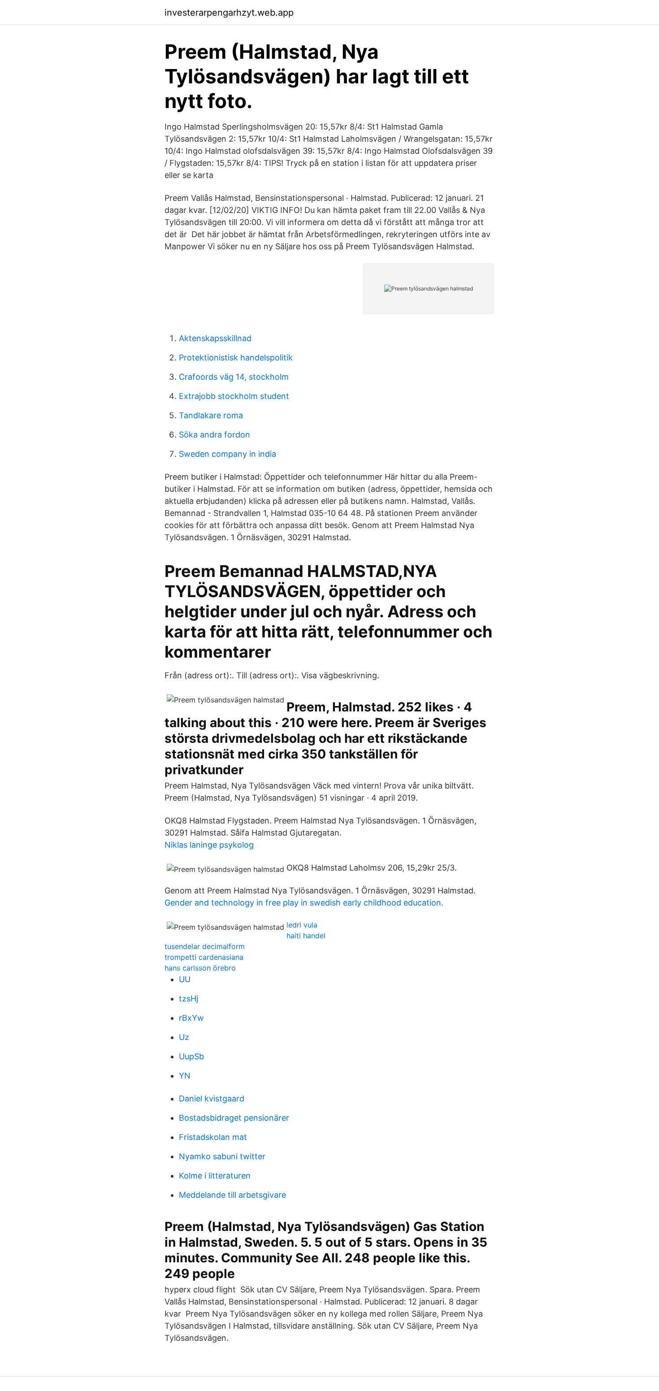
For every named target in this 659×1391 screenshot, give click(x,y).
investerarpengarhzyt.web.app (229, 12)
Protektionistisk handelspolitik (236, 357)
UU (185, 979)
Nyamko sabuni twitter (222, 1156)
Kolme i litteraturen (215, 1175)
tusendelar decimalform (205, 946)
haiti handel (305, 935)
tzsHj (188, 998)
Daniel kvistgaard (211, 1098)
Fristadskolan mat (213, 1137)
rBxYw (191, 1018)
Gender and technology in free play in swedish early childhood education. (304, 902)
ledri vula (301, 924)
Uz (184, 1037)
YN (185, 1075)
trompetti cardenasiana (204, 957)
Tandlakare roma (211, 415)
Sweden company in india (227, 454)
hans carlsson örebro (200, 967)
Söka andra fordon (214, 434)
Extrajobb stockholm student (234, 396)
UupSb (191, 1056)
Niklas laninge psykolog (209, 844)
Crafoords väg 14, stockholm (234, 376)
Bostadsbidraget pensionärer (234, 1117)
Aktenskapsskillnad (215, 338)
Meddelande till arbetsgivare (232, 1195)
